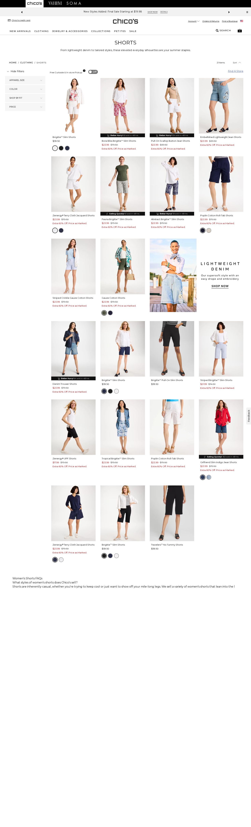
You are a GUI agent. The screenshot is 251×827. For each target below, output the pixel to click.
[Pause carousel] (247, 12)
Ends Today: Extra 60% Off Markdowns (113, 11)
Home (13, 62)
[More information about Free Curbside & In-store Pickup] (84, 71)
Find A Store (235, 71)
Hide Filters (17, 71)
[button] (239, 30)
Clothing (26, 62)
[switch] (93, 72)
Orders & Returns (210, 21)
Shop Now (147, 12)
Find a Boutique (230, 21)
